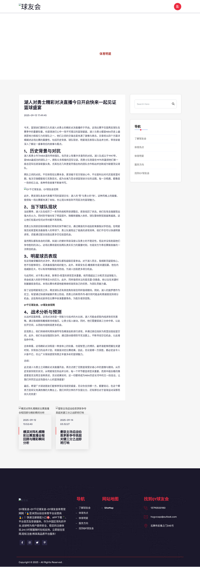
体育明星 (122, 6)
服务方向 (137, 6)
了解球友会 (91, 6)
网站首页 (74, 6)
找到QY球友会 (155, 6)
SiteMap (108, 507)
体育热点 (107, 6)
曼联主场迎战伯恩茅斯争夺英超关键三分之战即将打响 (71, 437)
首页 (92, 54)
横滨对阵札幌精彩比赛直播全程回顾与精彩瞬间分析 (34, 437)
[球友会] (30, 7)
